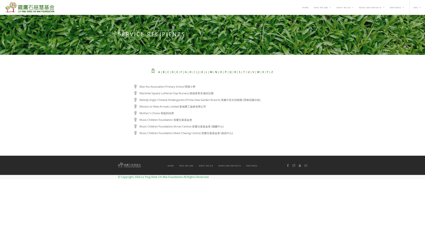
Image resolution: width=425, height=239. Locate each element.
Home (305, 8)
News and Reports (370, 8)
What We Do (344, 8)
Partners (395, 8)
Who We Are (321, 8)
